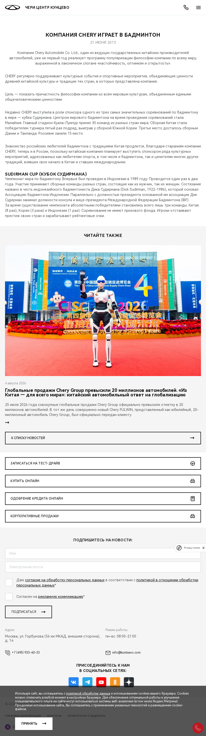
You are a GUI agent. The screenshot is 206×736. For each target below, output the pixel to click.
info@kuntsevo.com (126, 652)
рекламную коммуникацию (60, 597)
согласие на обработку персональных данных (65, 580)
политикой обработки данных (88, 693)
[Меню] (198, 7)
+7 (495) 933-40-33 (26, 652)
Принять (29, 723)
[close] (203, 548)
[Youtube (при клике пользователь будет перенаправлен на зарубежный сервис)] (101, 682)
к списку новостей (28, 438)
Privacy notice (192, 547)
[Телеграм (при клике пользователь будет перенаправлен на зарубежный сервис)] (87, 682)
